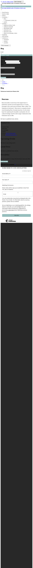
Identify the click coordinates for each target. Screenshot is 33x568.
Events (5, 22)
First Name (5, 180)
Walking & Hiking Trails (9, 25)
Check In (3, 61)
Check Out (3, 63)
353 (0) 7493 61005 (8, 2)
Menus (4, 15)
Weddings (4, 34)
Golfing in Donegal (8, 26)
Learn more (11, 210)
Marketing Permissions (8, 185)
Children (3, 71)
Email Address (6, 174)
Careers (6, 41)
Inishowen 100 (7, 30)
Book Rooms (5, 12)
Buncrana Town (8, 31)
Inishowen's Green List (10, 20)
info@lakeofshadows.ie (11, 135)
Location (6, 42)
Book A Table (5, 14)
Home (4, 81)
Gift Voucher (5, 36)
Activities (4, 23)
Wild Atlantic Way (8, 28)
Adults (2, 64)
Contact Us (5, 38)
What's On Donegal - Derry (10, 33)
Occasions (5, 17)
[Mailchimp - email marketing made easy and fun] (10, 222)
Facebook (6, 39)
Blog (5, 18)
